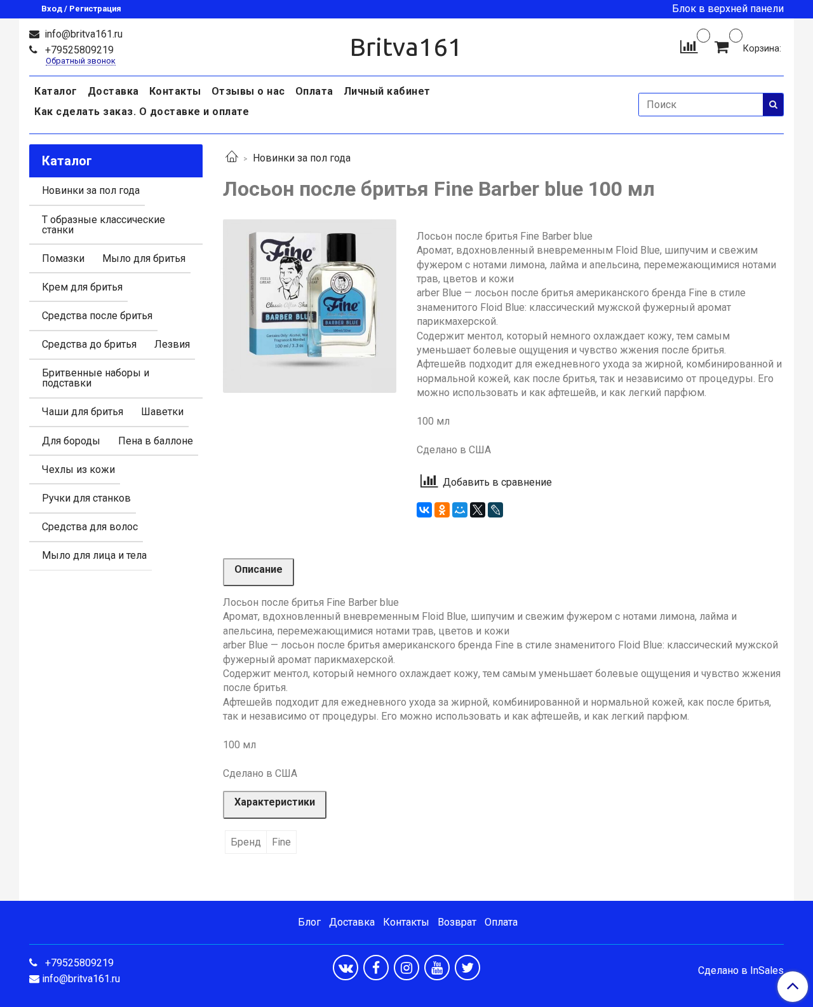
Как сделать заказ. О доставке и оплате (141, 112)
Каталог (55, 91)
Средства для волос (90, 527)
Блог (309, 922)
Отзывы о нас (248, 91)
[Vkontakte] (345, 967)
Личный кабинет (387, 91)
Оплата (314, 91)
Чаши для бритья (82, 412)
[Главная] (231, 158)
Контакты (175, 91)
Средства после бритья (97, 316)
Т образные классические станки (103, 225)
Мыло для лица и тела (94, 555)
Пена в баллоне (155, 441)
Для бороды (71, 441)
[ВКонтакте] (424, 509)
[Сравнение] (689, 46)
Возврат (457, 922)
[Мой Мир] (459, 509)
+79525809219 (78, 50)
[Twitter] (467, 967)
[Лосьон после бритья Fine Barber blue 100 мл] (309, 305)
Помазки (63, 258)
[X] (477, 509)
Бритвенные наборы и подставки (95, 378)
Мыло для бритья (143, 258)
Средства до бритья (89, 344)
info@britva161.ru (82, 34)
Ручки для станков (86, 498)
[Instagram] (406, 967)
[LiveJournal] (495, 509)
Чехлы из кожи (78, 469)
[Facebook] (376, 967)
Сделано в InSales (741, 971)
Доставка (113, 91)
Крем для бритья (82, 287)
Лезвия (172, 344)
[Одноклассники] (442, 509)
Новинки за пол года (302, 158)
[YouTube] (437, 967)
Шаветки (162, 412)
